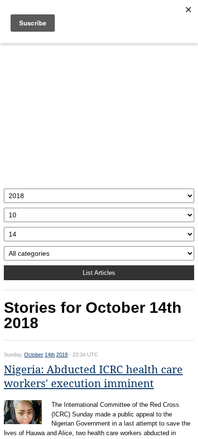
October (33, 354)
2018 (62, 354)
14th (50, 354)
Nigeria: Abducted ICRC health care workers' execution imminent (93, 377)
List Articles (99, 272)
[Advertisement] (99, 113)
